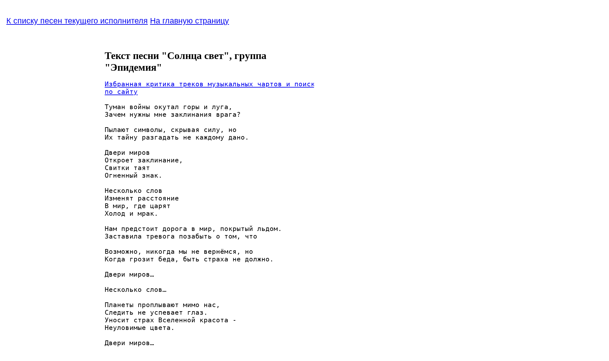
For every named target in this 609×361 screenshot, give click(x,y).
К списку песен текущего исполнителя (77, 20)
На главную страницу (189, 20)
